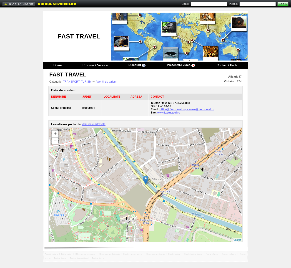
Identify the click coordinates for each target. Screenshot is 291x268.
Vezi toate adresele (93, 124)
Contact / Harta (227, 65)
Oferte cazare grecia (132, 254)
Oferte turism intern (193, 254)
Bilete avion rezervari (85, 254)
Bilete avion (66, 254)
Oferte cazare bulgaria (109, 254)
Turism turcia (98, 258)
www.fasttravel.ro (168, 112)
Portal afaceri (212, 254)
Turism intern (60, 258)
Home (57, 65)
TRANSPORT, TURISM (77, 81)
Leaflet (237, 239)
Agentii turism (51, 254)
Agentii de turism (106, 81)
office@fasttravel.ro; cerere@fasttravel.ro (187, 109)
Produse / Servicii (95, 65)
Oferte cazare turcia (155, 254)
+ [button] (55, 134)
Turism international (79, 258)
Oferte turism (174, 254)
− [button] (55, 141)
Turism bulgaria (229, 254)
